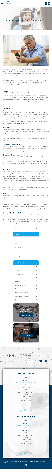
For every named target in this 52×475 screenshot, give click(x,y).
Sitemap (4, 462)
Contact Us (18, 257)
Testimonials (18, 252)
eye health (17, 281)
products (17, 288)
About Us (17, 238)
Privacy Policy (43, 461)
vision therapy (18, 266)
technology (18, 300)
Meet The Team (19, 247)
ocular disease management (22, 296)
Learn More (26, 315)
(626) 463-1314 (26, 430)
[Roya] (26, 465)
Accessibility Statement (34, 461)
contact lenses (19, 274)
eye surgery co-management (22, 292)
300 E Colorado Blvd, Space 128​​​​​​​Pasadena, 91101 (26, 422)
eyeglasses (17, 277)
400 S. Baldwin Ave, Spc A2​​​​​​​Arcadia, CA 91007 (26, 379)
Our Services (18, 243)
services (17, 270)
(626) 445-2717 (26, 387)
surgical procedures (20, 285)
